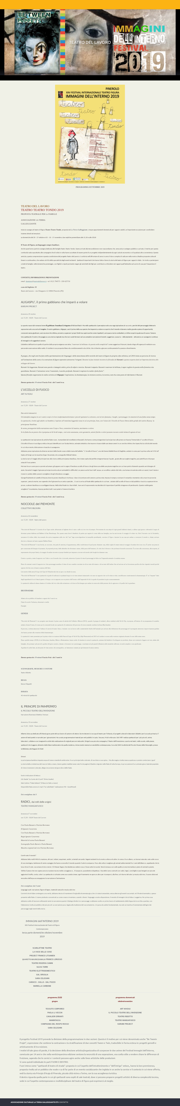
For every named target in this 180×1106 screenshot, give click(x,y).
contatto (63, 1102)
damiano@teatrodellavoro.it (36, 281)
